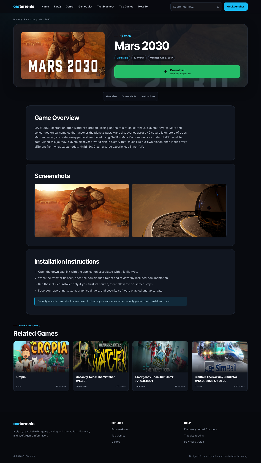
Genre (70, 6)
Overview (111, 96)
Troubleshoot (105, 6)
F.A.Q (57, 6)
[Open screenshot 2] (179, 210)
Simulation (29, 19)
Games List (85, 6)
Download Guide (194, 441)
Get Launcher (235, 6)
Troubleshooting (194, 435)
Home (45, 6)
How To (143, 6)
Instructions (148, 96)
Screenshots (129, 96)
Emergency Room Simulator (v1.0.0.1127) (154, 379)
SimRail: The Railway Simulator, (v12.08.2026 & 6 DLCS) (216, 379)
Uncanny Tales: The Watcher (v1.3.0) (95, 379)
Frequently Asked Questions (201, 429)
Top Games (126, 6)
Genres (116, 441)
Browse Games (121, 429)
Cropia (20, 377)
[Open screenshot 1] (81, 210)
